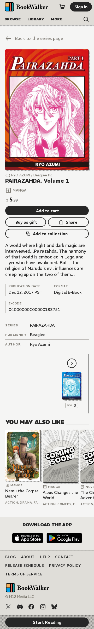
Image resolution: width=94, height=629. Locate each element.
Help (45, 557)
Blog (10, 557)
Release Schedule (24, 565)
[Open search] (86, 19)
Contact (64, 557)
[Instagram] (43, 607)
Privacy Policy (65, 565)
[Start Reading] (47, 109)
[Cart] (62, 7)
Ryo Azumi (40, 344)
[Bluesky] (54, 607)
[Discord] (20, 607)
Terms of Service (24, 574)
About (28, 557)
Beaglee (37, 334)
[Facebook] (31, 607)
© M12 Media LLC (19, 596)
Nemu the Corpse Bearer (22, 493)
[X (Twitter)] (8, 607)
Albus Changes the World (60, 495)
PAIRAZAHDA (42, 325)
